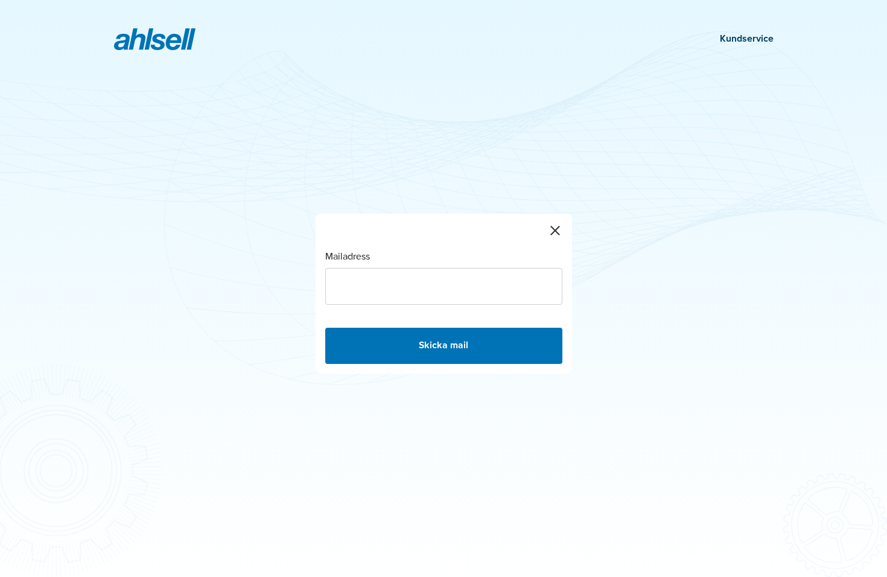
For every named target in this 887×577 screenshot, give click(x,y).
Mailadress (347, 257)
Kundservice (747, 39)
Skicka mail (443, 346)
